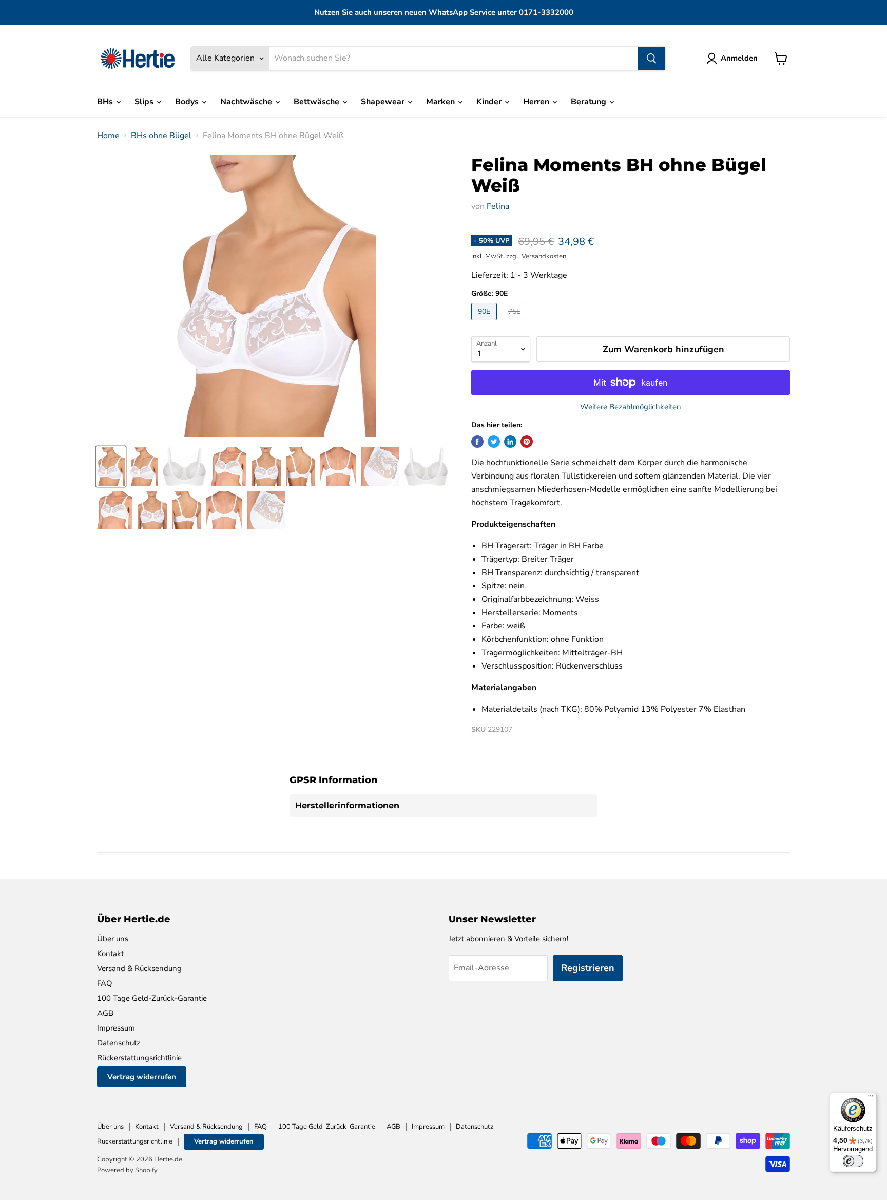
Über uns (112, 939)
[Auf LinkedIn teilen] (510, 441)
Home (108, 135)
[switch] (853, 1161)
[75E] (516, 323)
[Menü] (870, 1098)
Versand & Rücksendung (139, 968)
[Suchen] (651, 58)
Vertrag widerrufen (141, 1077)
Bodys (188, 101)
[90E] (485, 323)
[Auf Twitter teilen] (494, 441)
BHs (106, 101)
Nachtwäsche (247, 101)
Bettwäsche (317, 101)
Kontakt (110, 953)
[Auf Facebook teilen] (477, 441)
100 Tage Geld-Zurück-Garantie (152, 998)
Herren (537, 101)
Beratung (589, 101)
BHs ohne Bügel (161, 135)
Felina (498, 206)
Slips (145, 101)
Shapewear (384, 101)
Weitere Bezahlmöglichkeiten (630, 407)
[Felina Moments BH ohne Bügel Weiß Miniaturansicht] (111, 466)
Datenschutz (118, 1043)
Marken (441, 101)
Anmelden (739, 58)
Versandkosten (544, 256)
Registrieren (587, 968)
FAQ (104, 983)
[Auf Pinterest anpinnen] (526, 441)
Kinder (490, 101)
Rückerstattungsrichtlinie (139, 1058)
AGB (105, 1013)
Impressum (116, 1028)
